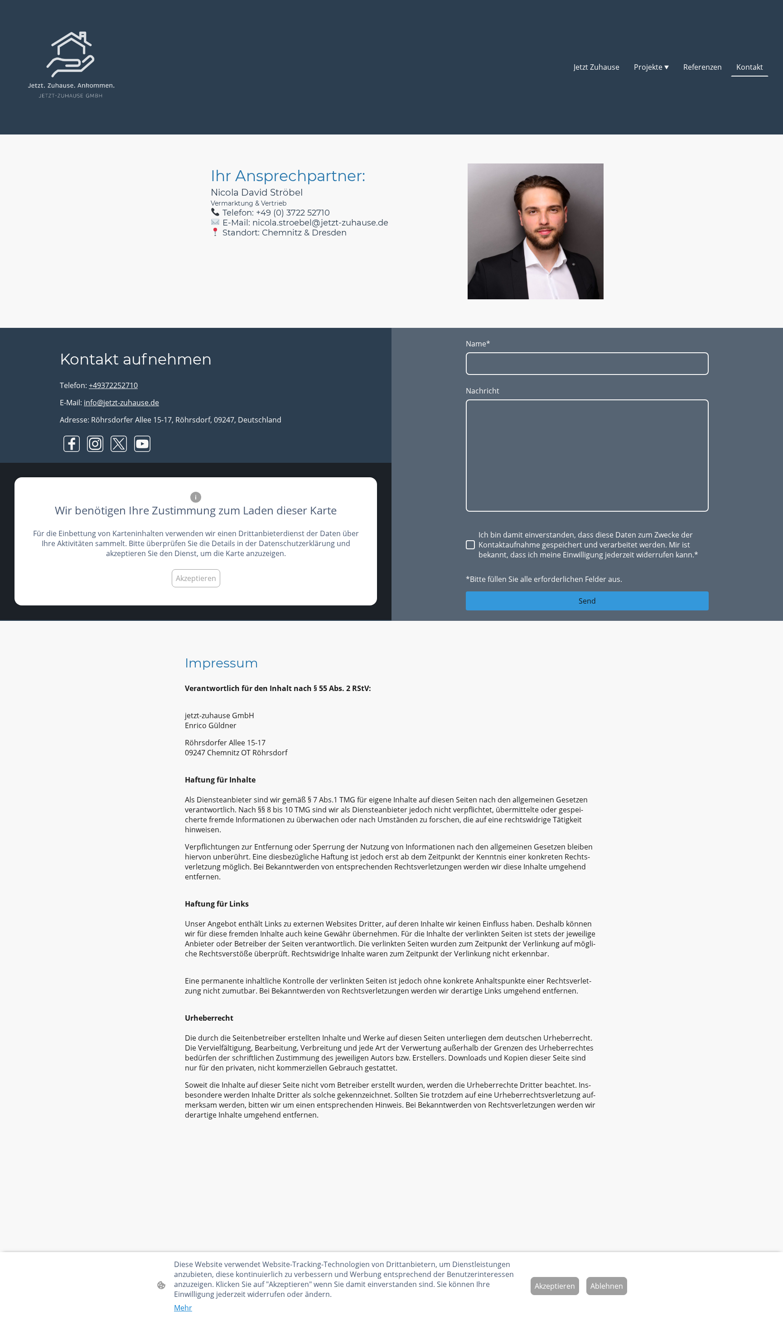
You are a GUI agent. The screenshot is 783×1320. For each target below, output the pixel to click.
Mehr (183, 1308)
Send (587, 601)
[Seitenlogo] (71, 67)
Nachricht (482, 391)
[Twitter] (119, 444)
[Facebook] (71, 444)
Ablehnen (606, 1286)
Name (478, 344)
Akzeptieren (196, 578)
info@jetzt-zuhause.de (121, 403)
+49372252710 (113, 385)
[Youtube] (142, 444)
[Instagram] (95, 444)
